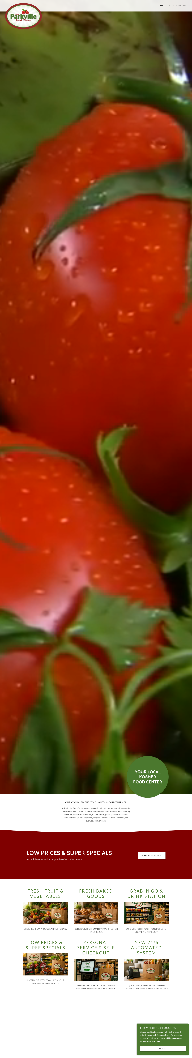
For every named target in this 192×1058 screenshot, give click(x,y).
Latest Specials (151, 855)
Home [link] (160, 6)
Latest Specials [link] (177, 6)
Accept (163, 1049)
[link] (28, 4)
